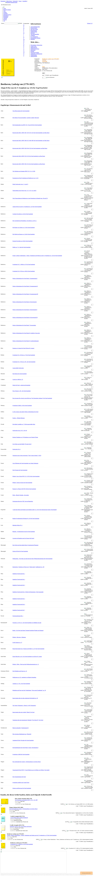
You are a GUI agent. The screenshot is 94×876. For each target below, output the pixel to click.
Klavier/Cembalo (7, 9)
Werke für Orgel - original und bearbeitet (21, 385)
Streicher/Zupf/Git (7, 14)
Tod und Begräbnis (35, 34)
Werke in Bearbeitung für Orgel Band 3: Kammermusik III (25, 294)
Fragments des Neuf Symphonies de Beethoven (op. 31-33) (25, 178)
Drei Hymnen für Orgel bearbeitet (20, 470)
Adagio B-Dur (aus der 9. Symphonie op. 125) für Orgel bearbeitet (27, 206)
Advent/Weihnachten (35, 26)
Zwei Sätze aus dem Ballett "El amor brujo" (22, 444)
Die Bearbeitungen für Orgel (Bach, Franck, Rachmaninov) (25, 747)
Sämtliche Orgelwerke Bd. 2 (19, 579)
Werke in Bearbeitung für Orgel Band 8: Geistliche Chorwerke (26, 333)
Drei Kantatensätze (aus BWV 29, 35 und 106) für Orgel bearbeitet (27, 125)
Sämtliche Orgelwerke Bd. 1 (19, 573)
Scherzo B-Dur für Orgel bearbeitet (20, 551)
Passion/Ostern (34, 28)
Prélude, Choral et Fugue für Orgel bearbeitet (22, 482)
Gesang (5, 12)
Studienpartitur (34, 31)
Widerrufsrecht (34, 47)
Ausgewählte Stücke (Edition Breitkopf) (19, 817)
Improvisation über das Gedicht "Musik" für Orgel (23, 712)
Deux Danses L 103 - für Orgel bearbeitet (22, 391)
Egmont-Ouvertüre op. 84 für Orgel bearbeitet (22, 241)
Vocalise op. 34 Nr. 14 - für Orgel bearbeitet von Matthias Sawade (27, 622)
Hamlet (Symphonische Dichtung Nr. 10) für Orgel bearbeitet (26, 518)
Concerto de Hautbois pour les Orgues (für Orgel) (23, 538)
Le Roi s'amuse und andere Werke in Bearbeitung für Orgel (25, 411)
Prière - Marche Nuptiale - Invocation (21, 495)
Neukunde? (15, 1)
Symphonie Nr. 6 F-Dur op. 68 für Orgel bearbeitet (24, 271)
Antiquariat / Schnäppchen (36, 53)
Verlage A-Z (89, 23)
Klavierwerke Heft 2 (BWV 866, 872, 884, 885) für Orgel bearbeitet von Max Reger (31, 140)
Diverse (5, 19)
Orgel (4, 8)
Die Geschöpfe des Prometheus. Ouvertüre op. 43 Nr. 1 (25, 220)
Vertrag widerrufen (86, 873)
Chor (4, 11)
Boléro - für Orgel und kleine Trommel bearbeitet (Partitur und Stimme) (28, 630)
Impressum (33, 50)
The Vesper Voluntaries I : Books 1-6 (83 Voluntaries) (24, 705)
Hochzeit (33, 33)
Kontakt (32, 51)
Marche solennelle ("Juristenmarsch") (21, 727)
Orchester (5, 13)
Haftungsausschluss (35, 48)
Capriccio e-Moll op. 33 (18, 379)
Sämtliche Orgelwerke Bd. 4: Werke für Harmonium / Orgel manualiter (28, 592)
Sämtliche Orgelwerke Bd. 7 (19, 610)
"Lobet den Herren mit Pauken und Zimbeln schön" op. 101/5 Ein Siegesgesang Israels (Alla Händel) (35, 509)
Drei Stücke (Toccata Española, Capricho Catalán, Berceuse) (26, 117)
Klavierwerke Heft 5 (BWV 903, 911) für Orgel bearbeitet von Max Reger (29, 164)
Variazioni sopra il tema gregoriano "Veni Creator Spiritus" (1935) (27, 455)
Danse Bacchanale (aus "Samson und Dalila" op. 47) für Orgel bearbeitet (28, 648)
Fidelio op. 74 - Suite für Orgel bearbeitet (21, 247)
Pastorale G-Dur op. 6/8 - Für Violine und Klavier (21, 826)
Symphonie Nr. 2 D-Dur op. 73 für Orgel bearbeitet (24, 355)
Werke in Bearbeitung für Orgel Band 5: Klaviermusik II (25, 309)
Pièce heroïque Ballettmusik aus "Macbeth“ (22, 734)
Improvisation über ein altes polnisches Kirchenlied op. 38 (25, 698)
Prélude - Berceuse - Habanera (19, 637)
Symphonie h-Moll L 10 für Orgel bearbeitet (22, 405)
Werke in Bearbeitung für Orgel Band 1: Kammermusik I (25, 278)
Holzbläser (5, 17)
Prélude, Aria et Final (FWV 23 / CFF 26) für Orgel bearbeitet (26, 476)
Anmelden (24, 1)
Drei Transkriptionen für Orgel (19, 776)
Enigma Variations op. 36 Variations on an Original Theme (25, 437)
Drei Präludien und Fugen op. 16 (20, 671)
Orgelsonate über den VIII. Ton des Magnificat (23, 501)
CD (4, 20)
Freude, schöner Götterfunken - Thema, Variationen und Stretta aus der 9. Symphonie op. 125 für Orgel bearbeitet (37, 255)
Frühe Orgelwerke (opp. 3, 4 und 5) (20, 184)
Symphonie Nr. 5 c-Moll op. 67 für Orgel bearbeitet (24, 264)
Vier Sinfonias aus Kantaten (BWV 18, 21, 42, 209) (24, 171)
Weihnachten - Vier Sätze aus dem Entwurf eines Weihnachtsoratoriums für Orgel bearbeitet (32, 558)
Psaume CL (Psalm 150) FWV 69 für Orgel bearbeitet (24, 488)
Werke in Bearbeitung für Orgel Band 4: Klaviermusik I (25, 301)
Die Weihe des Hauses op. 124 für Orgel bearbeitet (24, 234)
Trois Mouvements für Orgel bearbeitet (21, 110)
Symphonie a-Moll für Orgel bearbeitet (21, 754)
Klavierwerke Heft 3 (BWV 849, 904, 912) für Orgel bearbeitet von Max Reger (30, 148)
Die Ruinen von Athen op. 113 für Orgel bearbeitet (24, 227)
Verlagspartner (34, 55)
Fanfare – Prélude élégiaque (19, 418)
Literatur (5, 18)
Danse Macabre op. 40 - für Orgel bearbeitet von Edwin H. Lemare (27, 656)
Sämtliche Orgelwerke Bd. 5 (19, 598)
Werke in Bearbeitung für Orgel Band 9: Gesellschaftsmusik (26, 341)
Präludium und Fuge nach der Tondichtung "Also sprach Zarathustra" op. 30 (29, 690)
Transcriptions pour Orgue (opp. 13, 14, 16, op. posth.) (24, 190)
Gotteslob (33, 35)
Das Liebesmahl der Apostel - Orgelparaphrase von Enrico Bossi (27, 761)
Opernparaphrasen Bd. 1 (18, 615)
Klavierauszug (34, 30)
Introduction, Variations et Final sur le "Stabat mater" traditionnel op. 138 (28, 567)
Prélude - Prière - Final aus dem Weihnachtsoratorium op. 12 (26, 664)
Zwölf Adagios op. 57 (17, 642)
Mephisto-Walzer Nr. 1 (17, 525)
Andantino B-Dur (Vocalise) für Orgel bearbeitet (23, 740)
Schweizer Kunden (35, 52)
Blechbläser (5, 16)
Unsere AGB (33, 46)
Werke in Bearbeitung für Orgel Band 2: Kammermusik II (25, 286)
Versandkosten (55, 75)
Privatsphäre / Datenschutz (36, 45)
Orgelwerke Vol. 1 (17, 449)
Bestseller (33, 39)
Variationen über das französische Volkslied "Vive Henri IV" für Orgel (28, 720)
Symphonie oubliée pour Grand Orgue (21, 782)
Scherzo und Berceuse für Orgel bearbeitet (22, 788)
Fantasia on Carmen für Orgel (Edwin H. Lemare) (23, 348)
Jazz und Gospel (34, 29)
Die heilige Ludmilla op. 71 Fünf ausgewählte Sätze (24, 424)
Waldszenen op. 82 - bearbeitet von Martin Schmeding (24, 677)
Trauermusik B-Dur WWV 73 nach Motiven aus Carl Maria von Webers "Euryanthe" (31, 770)
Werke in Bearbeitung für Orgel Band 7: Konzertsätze (24, 325)
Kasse (20, 1)
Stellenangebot (34, 56)
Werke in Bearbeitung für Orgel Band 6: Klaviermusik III (25, 317)
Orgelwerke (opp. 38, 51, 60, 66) (20, 430)
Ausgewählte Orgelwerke (18, 368)
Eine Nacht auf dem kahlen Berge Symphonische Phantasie (25, 545)
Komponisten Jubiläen (35, 38)
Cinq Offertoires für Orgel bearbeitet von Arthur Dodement (25, 463)
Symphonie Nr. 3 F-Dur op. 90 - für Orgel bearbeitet (24, 361)
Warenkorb (3, 1)
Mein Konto (9, 1)
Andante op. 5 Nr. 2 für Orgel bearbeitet (21, 683)
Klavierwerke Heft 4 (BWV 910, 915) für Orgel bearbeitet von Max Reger (29, 156)
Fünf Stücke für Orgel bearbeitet (20, 373)
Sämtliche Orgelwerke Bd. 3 (19, 585)
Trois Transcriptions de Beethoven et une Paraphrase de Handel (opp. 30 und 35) (30, 198)
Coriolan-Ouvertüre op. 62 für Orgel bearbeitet (23, 214)
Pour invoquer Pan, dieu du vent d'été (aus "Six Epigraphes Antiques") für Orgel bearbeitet (32, 398)
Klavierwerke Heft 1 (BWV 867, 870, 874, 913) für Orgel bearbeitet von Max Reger (31, 132)
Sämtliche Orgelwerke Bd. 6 (19, 604)
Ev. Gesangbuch (34, 36)
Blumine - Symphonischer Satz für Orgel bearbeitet (24, 531)
